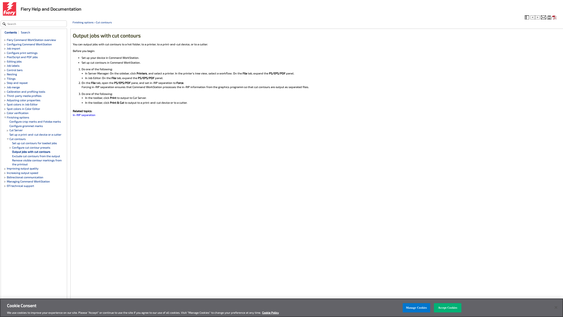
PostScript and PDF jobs (22, 57)
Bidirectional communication (25, 177)
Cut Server (16, 130)
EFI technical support (20, 186)
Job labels (13, 65)
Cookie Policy (270, 312)
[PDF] (555, 17)
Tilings (11, 78)
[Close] (556, 307)
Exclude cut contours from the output (36, 156)
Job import (13, 48)
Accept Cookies (447, 307)
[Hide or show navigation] (527, 17)
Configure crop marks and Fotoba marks (35, 121)
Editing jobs (14, 61)
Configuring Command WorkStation (29, 44)
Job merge (13, 87)
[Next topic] (537, 17)
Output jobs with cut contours (31, 151)
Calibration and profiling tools (26, 91)
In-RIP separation (84, 115)
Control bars (15, 70)
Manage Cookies (416, 307)
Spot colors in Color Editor (23, 109)
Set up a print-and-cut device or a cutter (35, 134)
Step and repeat (17, 83)
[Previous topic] (532, 17)
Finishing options (83, 22)
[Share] (543, 17)
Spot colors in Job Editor (22, 104)
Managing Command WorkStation (28, 181)
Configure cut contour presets (31, 147)
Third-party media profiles (24, 96)
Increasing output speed (22, 173)
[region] (281, 308)
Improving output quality (22, 168)
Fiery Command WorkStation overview (31, 40)
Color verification (18, 113)
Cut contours (104, 22)
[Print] (549, 17)
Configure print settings (22, 53)
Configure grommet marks (26, 126)
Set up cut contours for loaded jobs (34, 143)
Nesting (12, 74)
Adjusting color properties (23, 100)
